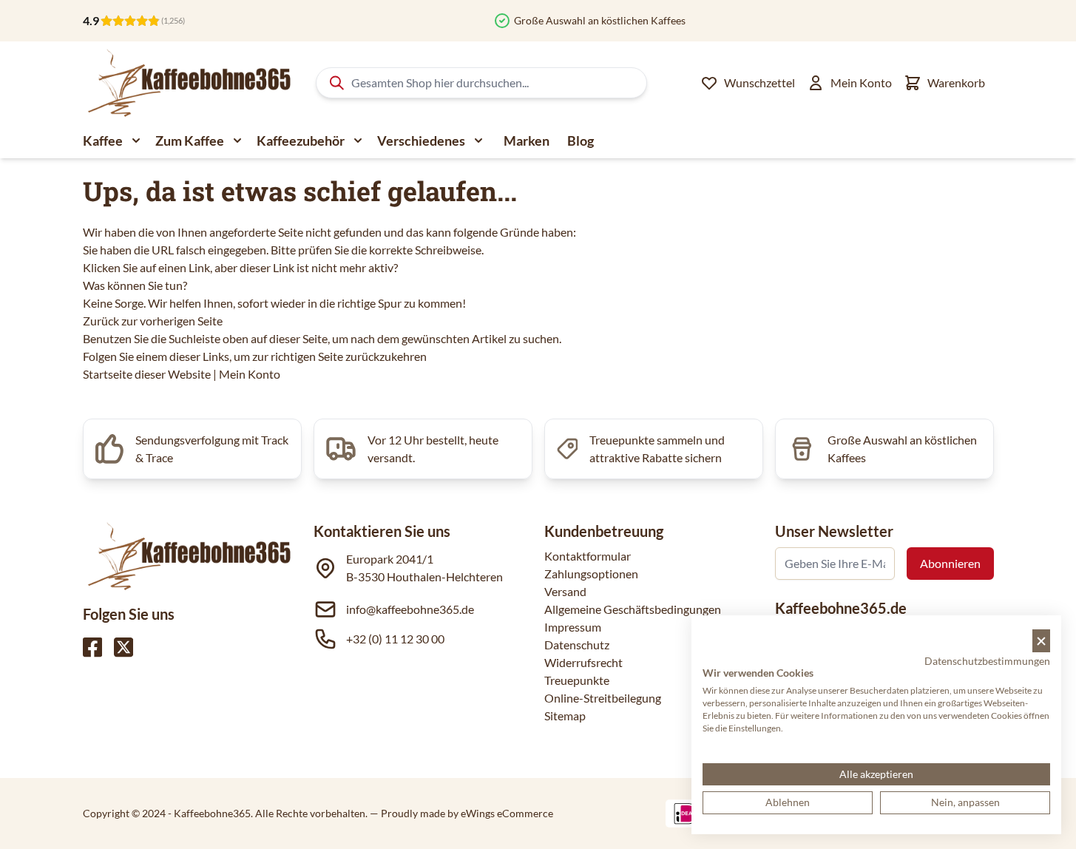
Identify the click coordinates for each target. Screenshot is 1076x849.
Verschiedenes (421, 140)
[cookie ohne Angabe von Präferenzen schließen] (1041, 640)
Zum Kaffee (189, 140)
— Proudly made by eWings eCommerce (461, 813)
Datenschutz (576, 644)
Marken (526, 140)
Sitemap (565, 715)
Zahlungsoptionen (591, 573)
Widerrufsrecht (583, 662)
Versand (565, 591)
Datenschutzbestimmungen (987, 660)
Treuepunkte (576, 680)
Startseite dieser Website (147, 374)
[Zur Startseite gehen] (188, 82)
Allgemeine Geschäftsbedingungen (632, 609)
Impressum (572, 627)
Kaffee (103, 140)
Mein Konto (249, 374)
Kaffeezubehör (301, 140)
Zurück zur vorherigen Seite (153, 321)
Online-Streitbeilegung (602, 698)
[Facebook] (92, 647)
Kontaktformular (587, 556)
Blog (580, 140)
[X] (123, 647)
